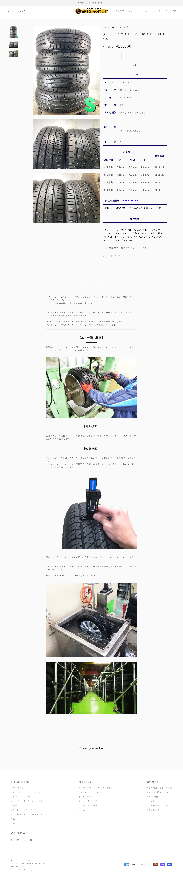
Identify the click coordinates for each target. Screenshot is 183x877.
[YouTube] (31, 839)
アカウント (148, 11)
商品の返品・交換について (159, 788)
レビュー (83, 810)
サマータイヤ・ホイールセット (26, 792)
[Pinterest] (119, 256)
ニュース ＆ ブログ (88, 805)
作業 (13, 823)
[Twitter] (115, 256)
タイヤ (22, 11)
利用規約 (151, 801)
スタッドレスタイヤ (20, 797)
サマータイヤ (17, 788)
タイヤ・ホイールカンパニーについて (97, 788)
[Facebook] (111, 256)
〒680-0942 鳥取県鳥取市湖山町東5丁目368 (29, 863)
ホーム (10, 11)
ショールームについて (89, 792)
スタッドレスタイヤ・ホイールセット (29, 801)
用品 (13, 819)
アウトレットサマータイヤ (23, 810)
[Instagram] (24, 839)
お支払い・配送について (158, 792)
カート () (170, 11)
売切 (135, 65)
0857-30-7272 (17, 866)
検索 (159, 11)
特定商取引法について (157, 797)
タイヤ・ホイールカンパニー (22, 860)
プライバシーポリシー (157, 805)
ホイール (15, 805)
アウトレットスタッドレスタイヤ (27, 814)
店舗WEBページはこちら (127, 11)
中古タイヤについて (88, 797)
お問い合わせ (153, 810)
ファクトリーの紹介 (88, 801)
